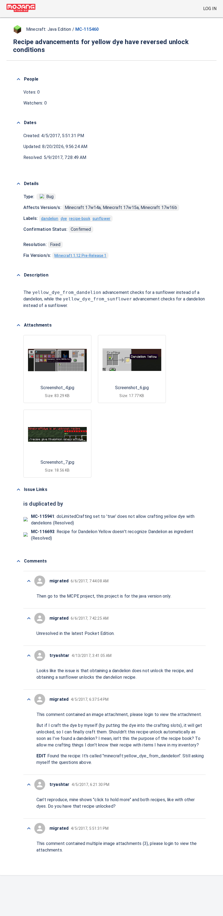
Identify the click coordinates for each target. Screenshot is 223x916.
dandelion (49, 218)
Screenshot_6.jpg (132, 387)
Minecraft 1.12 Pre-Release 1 (80, 255)
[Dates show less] (18, 122)
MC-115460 (87, 29)
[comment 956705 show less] (28, 828)
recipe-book (79, 218)
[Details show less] (18, 183)
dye (64, 218)
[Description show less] (18, 275)
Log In (209, 8)
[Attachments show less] (18, 325)
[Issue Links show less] (18, 489)
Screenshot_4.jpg (57, 387)
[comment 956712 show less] (28, 581)
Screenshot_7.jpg (57, 462)
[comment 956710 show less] (28, 655)
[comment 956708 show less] (28, 699)
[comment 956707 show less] (28, 784)
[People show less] (18, 79)
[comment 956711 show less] (28, 618)
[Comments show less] (18, 561)
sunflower (101, 218)
